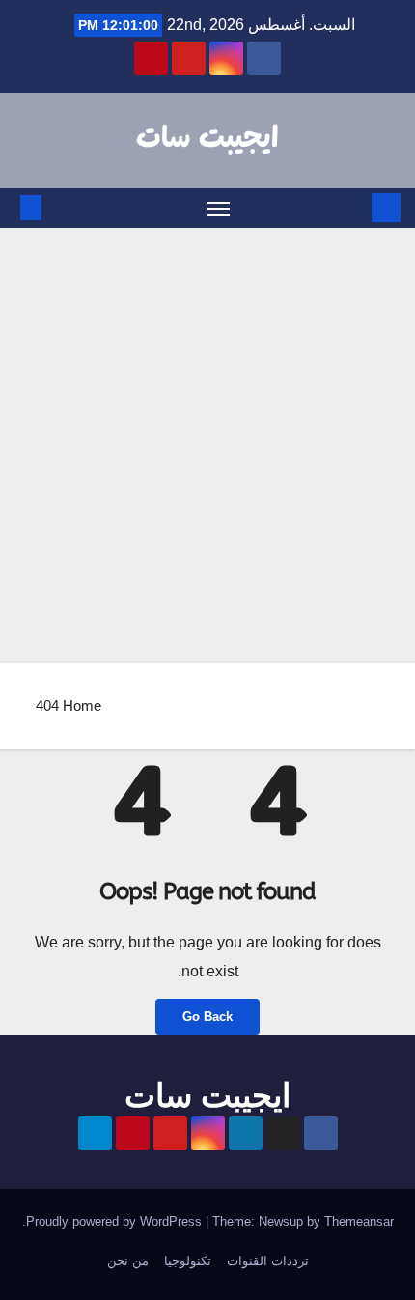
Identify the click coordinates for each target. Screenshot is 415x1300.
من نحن (128, 1261)
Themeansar (359, 1221)
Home (82, 705)
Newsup (281, 1221)
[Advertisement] (207, 445)
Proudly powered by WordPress (116, 1221)
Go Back (207, 1016)
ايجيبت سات (207, 139)
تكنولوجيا (187, 1261)
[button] (60, 207)
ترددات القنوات (268, 1261)
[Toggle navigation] (219, 208)
